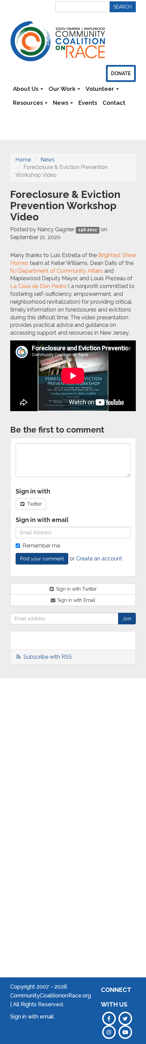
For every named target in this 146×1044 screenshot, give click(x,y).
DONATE (121, 73)
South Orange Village (87, 771)
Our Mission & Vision (22, 761)
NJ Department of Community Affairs (56, 271)
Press (119, 758)
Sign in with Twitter (76, 589)
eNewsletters (128, 748)
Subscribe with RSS (47, 657)
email (47, 1016)
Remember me (41, 545)
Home (23, 159)
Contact (114, 102)
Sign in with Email (75, 600)
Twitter (34, 504)
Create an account (99, 558)
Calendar (123, 738)
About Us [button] (26, 88)
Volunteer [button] (100, 88)
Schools (54, 730)
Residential (58, 802)
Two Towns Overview (90, 740)
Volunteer (124, 768)
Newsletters (30, 116)
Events (87, 102)
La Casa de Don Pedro (38, 286)
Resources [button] (28, 102)
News (47, 159)
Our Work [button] (63, 88)
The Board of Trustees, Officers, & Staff (21, 802)
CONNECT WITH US (116, 997)
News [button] (61, 102)
